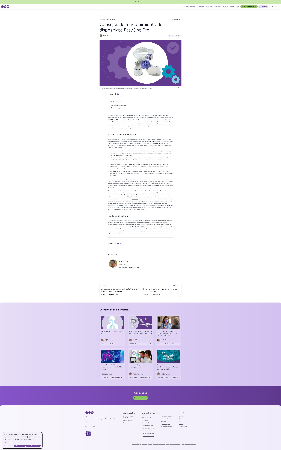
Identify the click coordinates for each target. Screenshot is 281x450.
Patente (181, 424)
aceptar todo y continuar (33, 445)
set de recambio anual (154, 141)
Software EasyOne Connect (148, 430)
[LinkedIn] (91, 426)
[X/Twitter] (89, 426)
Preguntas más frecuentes (167, 416)
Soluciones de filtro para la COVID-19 (129, 416)
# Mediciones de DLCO (174, 36)
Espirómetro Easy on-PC (148, 425)
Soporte (232, 6)
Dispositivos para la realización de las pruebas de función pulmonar (150, 413)
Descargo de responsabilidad (173, 444)
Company (181, 412)
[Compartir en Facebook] (118, 94)
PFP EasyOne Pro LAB (147, 417)
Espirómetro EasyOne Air (148, 423)
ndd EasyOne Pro (121, 115)
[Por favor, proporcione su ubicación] (270, 6)
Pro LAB (129, 115)
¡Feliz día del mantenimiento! (119, 105)
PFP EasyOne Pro (146, 420)
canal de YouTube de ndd (166, 205)
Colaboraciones (183, 426)
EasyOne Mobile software (148, 433)
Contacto (181, 416)
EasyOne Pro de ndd (138, 227)
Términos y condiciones (159, 444)
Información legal (136, 444)
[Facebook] (86, 426)
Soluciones (209, 6)
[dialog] (22, 440)
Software (264, 7)
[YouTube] (94, 426)
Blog (237, 6)
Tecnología (200, 6)
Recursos (225, 6)
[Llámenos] (276, 6)
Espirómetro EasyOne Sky (148, 428)
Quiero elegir (7, 445)
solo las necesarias (20, 445)
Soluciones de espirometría (130, 423)
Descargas (163, 421)
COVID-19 (134, 199)
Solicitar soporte (166, 424)
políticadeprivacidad (9, 442)
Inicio (101, 16)
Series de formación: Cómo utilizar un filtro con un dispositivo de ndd (140, 332)
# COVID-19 (133, 343)
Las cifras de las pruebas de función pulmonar (138, 366)
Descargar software (165, 418)
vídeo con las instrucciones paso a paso (135, 205)
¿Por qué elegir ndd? (188, 6)
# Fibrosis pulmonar (163, 377)
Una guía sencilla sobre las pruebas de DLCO (112, 332)
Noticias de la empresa (184, 418)
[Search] (278, 6)
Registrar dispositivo (167, 426)
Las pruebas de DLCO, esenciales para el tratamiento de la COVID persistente (112, 367)
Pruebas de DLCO (127, 420)
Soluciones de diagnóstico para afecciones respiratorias (131, 412)
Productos (217, 6)
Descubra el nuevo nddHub (140, 2)
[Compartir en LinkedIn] (115, 94)
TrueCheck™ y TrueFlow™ (148, 117)
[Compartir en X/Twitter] (120, 94)
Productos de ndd (156, 143)
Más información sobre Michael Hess (129, 267)
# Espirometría (142, 343)
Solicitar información (250, 7)
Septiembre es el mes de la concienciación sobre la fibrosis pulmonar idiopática (167, 367)
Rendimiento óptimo (117, 108)
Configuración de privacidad (189, 444)
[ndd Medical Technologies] (102, 412)
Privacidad (144, 444)
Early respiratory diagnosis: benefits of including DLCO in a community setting (167, 333)
